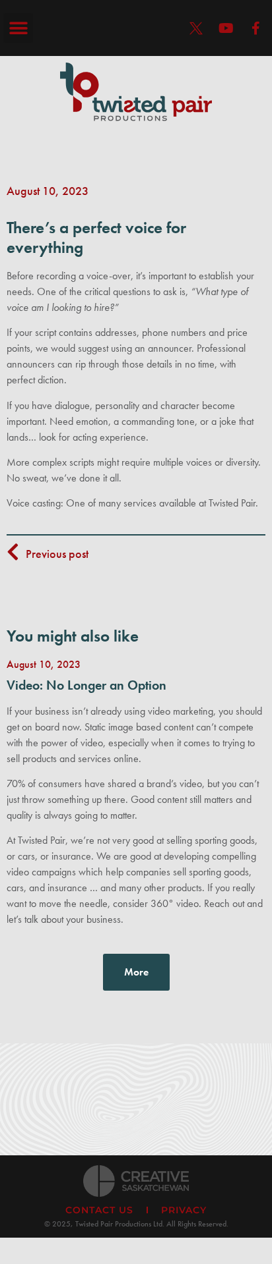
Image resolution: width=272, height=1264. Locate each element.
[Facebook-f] (255, 28)
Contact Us (99, 1210)
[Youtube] (226, 28)
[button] (18, 28)
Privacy (184, 1210)
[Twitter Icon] (196, 28)
